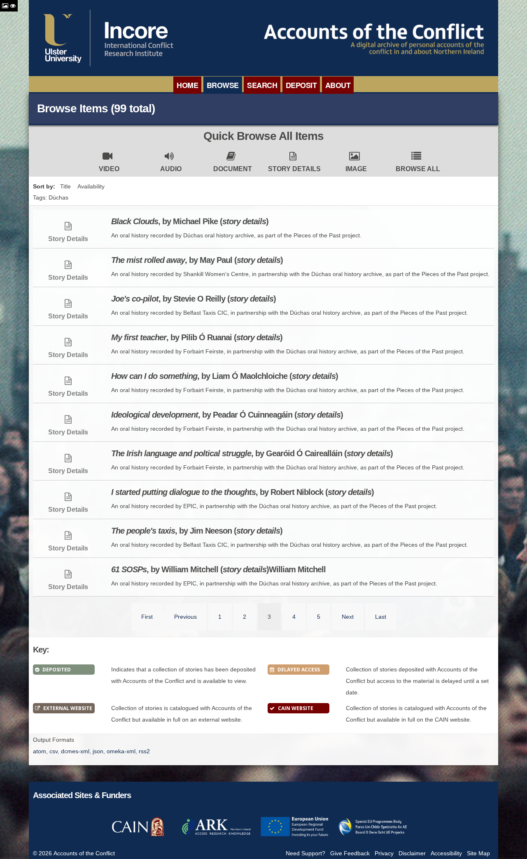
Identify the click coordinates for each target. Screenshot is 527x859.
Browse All (418, 168)
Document (232, 168)
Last (380, 616)
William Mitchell (218, 569)
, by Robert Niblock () (242, 492)
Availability (91, 186)
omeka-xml (121, 751)
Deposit (301, 85)
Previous (185, 616)
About (338, 85)
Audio (171, 168)
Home (187, 85)
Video (109, 168)
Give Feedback (350, 853)
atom (39, 751)
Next (348, 616)
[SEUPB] (373, 835)
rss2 (144, 751)
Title (65, 186)
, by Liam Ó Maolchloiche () (224, 376)
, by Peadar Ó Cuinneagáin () (227, 414)
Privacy (384, 853)
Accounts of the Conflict (84, 853)
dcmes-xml (75, 751)
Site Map (478, 853)
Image (356, 168)
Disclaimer (412, 853)
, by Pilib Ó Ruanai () (196, 337)
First (147, 616)
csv (53, 751)
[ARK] (216, 835)
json (98, 751)
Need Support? (305, 853)
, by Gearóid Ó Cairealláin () (252, 453)
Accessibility (446, 853)
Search (262, 85)
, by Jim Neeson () (196, 530)
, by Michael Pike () (189, 221)
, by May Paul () (197, 260)
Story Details (294, 168)
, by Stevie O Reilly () (193, 298)
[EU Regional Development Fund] (294, 835)
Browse (223, 85)
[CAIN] (138, 835)
